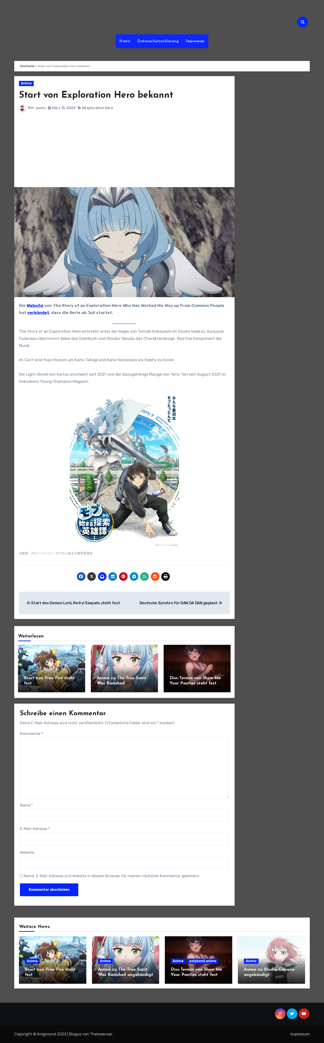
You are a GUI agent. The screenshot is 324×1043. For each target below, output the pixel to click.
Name (26, 805)
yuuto (41, 108)
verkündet (38, 312)
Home (124, 41)
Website (35, 305)
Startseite (27, 66)
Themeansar (101, 1034)
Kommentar (31, 733)
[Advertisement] (125, 151)
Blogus (75, 1034)
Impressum (195, 41)
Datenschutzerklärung (158, 41)
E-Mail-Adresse (35, 828)
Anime (26, 83)
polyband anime (202, 961)
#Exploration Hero (97, 108)
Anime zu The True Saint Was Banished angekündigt (121, 683)
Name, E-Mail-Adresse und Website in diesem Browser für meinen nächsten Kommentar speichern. (112, 876)
